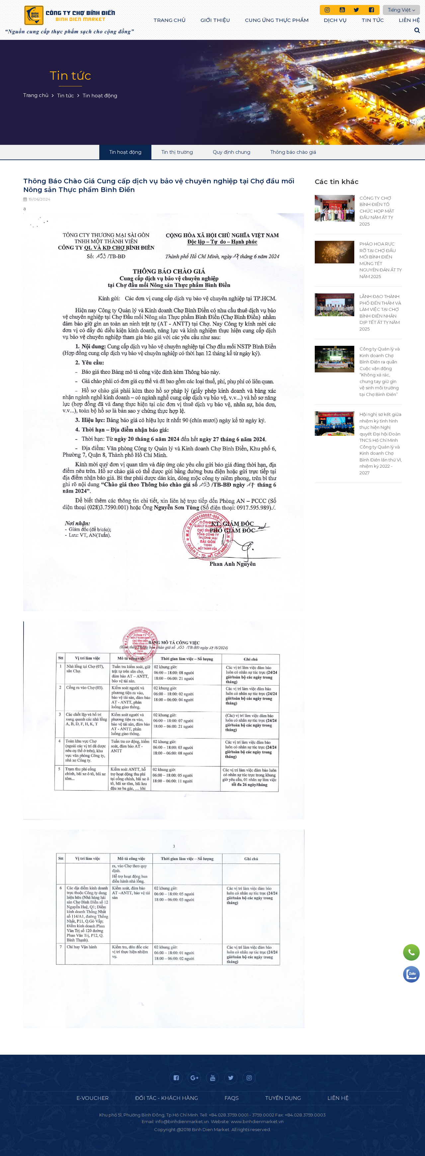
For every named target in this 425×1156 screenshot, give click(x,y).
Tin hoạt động (125, 152)
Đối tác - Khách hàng (166, 1098)
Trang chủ (169, 20)
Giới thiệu (215, 20)
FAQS (231, 1098)
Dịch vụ (335, 20)
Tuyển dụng (283, 1098)
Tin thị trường (177, 152)
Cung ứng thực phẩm (277, 20)
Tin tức (373, 20)
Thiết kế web (197, 1136)
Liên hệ (409, 20)
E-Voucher (92, 1098)
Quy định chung (231, 152)
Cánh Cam (230, 1136)
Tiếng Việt (399, 10)
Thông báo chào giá (293, 152)
